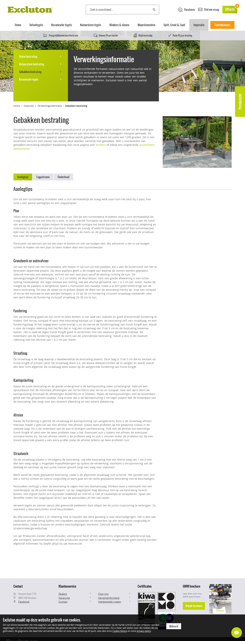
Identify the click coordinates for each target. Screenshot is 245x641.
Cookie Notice (119, 630)
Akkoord (173, 626)
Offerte (231, 9)
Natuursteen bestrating (31, 64)
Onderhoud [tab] (63, 177)
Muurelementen (146, 25)
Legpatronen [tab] (43, 177)
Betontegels (36, 25)
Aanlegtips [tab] (22, 177)
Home (18, 25)
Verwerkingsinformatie (50, 105)
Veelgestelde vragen (109, 601)
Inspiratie (199, 25)
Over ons (103, 594)
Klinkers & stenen (119, 25)
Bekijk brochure (193, 606)
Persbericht (240, 101)
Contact (63, 601)
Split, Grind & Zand (174, 25)
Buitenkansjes (222, 25)
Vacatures (189, 9)
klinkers (101, 145)
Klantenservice (67, 586)
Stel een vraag (211, 9)
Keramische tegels (61, 25)
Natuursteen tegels (90, 25)
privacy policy (144, 630)
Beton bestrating (28, 56)
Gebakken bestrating (30, 72)
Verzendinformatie (108, 598)
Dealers (63, 594)
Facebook (23, 601)
